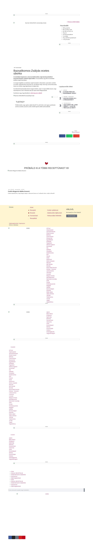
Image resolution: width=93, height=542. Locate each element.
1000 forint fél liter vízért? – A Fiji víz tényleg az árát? (70, 106)
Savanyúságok (18, 67)
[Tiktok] (17, 537)
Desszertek (17, 189)
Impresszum (14, 476)
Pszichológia (71, 96)
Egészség (65, 90)
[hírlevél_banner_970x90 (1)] (46, 339)
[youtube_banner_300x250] (69, 113)
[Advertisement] (41, 156)
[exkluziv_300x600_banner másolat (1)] (69, 44)
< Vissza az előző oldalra (73, 21)
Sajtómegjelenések (16, 478)
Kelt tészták (11, 189)
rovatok (13, 434)
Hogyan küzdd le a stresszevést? (69, 99)
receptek (13, 347)
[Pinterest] (23, 537)
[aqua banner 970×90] (46, 144)
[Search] (84, 490)
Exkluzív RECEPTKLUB (17, 473)
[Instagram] (13, 537)
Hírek (12, 471)
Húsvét (22, 189)
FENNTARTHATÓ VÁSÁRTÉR (18, 474)
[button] (62, 135)
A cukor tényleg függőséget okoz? (69, 92)
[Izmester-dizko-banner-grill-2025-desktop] (46, 15)
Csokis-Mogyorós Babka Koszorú (19, 191)
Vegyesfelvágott (67, 103)
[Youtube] (20, 537)
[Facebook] (10, 537)
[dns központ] (76, 132)
